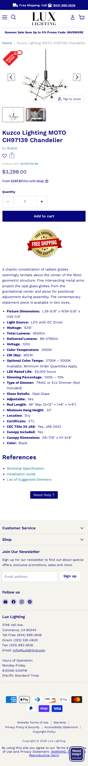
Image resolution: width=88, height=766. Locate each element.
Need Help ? (44, 495)
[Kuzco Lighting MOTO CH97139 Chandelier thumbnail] (13, 114)
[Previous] (11, 77)
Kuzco (12, 148)
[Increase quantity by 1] (42, 201)
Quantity (8, 191)
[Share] (12, 157)
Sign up (69, 576)
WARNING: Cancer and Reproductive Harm (57, 753)
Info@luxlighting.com (29, 650)
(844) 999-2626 (64, 5)
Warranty (59, 722)
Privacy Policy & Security (22, 727)
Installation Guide (21, 474)
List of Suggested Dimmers (29, 479)
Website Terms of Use (33, 722)
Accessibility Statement (61, 727)
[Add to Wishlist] (4, 155)
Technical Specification (25, 468)
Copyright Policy (44, 731)
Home (7, 43)
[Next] (76, 77)
